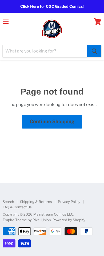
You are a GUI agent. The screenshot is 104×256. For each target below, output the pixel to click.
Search (8, 201)
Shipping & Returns (36, 201)
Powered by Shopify (69, 220)
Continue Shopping (52, 121)
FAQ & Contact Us (17, 207)
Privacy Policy (69, 201)
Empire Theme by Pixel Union (27, 220)
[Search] (94, 51)
